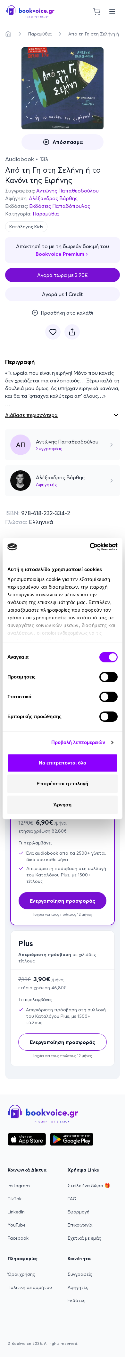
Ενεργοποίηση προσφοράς (62, 1042)
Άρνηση (63, 804)
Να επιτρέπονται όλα (63, 762)
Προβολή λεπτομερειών (78, 742)
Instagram (19, 1185)
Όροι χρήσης (21, 1274)
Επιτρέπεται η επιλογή (62, 783)
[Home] (8, 34)
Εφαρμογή (78, 1212)
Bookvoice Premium (60, 254)
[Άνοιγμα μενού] (112, 11)
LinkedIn (16, 1212)
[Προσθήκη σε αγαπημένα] (53, 332)
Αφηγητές (78, 1287)
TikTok (14, 1199)
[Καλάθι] (96, 11)
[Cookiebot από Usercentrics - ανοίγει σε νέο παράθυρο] (90, 547)
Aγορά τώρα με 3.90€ (62, 275)
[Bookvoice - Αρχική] (30, 11)
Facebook (18, 1238)
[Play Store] (71, 1139)
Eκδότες (76, 1300)
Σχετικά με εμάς (84, 1238)
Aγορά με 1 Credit (62, 294)
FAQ (72, 1199)
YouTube (17, 1225)
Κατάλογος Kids (26, 227)
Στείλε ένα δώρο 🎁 (89, 1185)
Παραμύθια (40, 34)
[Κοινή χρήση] (72, 332)
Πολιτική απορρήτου (30, 1287)
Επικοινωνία (80, 1225)
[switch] (108, 677)
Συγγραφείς (80, 1274)
